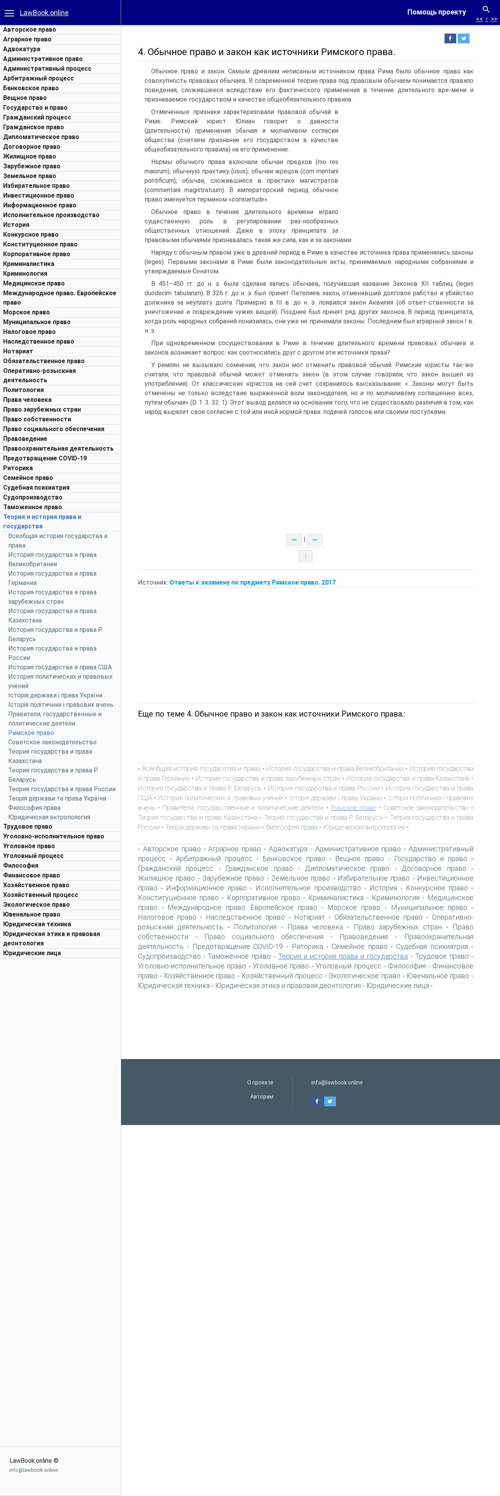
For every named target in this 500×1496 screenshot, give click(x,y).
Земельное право (29, 176)
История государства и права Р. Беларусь (200, 788)
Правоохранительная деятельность (58, 448)
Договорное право (32, 146)
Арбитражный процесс (38, 78)
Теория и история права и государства (343, 956)
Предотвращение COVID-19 (45, 458)
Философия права (34, 807)
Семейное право (28, 477)
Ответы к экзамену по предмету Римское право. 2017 (253, 582)
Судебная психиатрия (36, 487)
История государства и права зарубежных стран (268, 778)
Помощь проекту (436, 12)
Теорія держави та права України (57, 798)
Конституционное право (40, 244)
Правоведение (25, 438)
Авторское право (29, 29)
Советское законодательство (52, 742)
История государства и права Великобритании (335, 768)
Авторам (261, 1096)
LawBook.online (44, 13)
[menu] (9, 12)
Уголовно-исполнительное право (53, 836)
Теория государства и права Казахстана (197, 817)
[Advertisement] (60, 1079)
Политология (23, 390)
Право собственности (37, 419)
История (16, 224)
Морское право (26, 312)
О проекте (260, 1082)
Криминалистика (28, 263)
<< (479, 19)
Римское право (31, 732)
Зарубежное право (32, 166)
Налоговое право (29, 331)
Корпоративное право (36, 254)
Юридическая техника (37, 924)
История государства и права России (324, 788)
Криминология (25, 273)
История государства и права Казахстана (408, 778)
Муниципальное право (37, 322)
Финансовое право (31, 875)
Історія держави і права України (55, 695)
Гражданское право (33, 127)
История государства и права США (60, 667)
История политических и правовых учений (220, 798)
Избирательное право (36, 185)
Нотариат (18, 351)
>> (494, 19)
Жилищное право (29, 156)
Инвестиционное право (38, 195)
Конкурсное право (31, 234)
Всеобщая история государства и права (201, 768)
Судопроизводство (32, 497)
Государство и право (35, 107)
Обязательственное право (44, 361)
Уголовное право (29, 846)
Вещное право (25, 98)
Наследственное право (38, 341)
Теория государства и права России (62, 789)
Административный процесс (47, 68)
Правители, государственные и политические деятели (242, 807)
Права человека (27, 399)
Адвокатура (21, 49)
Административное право (43, 58)
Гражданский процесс (37, 117)
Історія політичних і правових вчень (60, 704)
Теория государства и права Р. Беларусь (324, 817)
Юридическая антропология (49, 817)
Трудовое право (27, 826)
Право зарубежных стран (42, 409)
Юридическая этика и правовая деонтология (288, 985)
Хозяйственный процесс (40, 895)
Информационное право (40, 205)
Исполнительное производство (51, 215)
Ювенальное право (32, 914)
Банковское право (31, 88)
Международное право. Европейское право (242, 907)
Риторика (18, 468)
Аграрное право (27, 39)
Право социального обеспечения (53, 429)
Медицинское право (34, 283)
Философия (20, 865)
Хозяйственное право (36, 885)
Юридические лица (32, 953)
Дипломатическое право (41, 137)
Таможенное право (32, 507)
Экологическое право (36, 904)
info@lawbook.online (33, 1470)
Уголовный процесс (33, 855)
